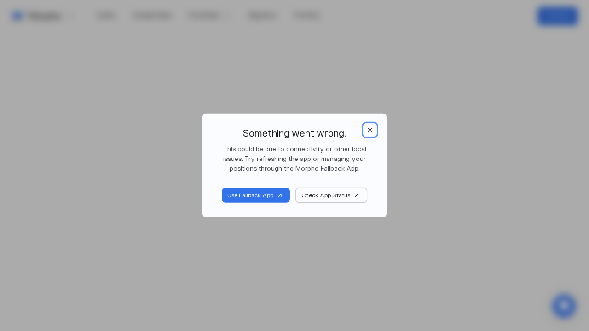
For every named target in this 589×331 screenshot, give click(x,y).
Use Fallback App (250, 195)
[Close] (370, 130)
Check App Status (325, 195)
